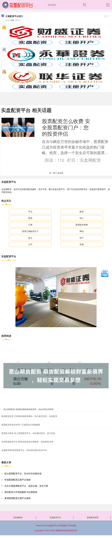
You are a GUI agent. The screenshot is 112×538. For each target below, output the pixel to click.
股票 (30, 218)
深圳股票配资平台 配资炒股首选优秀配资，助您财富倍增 (27, 441)
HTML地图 (71, 525)
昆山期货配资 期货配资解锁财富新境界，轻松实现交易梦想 (28, 409)
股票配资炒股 (92, 517)
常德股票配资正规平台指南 (17, 479)
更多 (106, 16)
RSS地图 (62, 525)
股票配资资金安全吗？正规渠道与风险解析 (20, 424)
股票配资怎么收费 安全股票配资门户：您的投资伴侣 (66, 127)
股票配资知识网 (62, 530)
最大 (30, 237)
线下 (82, 237)
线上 (82, 218)
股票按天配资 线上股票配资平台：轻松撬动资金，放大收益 (28, 433)
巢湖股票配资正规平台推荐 (17, 498)
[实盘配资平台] (17, 4)
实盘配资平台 (55, 517)
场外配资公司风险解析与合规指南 (20, 492)
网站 (82, 231)
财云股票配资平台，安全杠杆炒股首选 (23, 473)
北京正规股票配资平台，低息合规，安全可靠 (26, 485)
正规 (30, 224)
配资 (82, 211)
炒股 (82, 244)
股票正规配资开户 (30, 231)
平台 (30, 211)
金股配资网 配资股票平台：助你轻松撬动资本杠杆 (24, 450)
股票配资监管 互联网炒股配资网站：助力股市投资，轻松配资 (29, 416)
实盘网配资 (18, 517)
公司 (30, 244)
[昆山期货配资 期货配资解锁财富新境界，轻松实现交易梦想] (56, 375)
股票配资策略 (82, 224)
